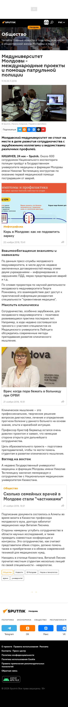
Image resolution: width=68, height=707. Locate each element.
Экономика (24, 619)
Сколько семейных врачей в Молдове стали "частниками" (33, 496)
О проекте (7, 646)
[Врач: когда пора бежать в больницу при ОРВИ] (34, 367)
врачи (5, 578)
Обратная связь (9, 670)
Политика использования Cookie (18, 659)
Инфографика (13, 227)
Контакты (6, 650)
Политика (8, 619)
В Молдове (31, 572)
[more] (63, 242)
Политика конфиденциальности (18, 655)
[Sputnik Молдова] (9, 23)
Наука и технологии (48, 572)
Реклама (44, 646)
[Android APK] (11, 679)
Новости (19, 572)
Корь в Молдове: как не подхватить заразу (31, 234)
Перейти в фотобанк (37, 124)
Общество (10, 488)
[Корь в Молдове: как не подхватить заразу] (34, 203)
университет (17, 578)
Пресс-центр (19, 650)
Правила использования (25, 646)
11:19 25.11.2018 (9, 81)
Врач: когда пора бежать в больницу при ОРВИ (32, 393)
